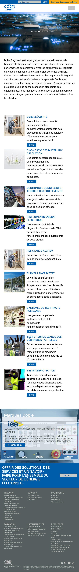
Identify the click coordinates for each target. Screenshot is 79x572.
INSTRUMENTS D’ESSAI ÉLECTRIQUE (13, 497)
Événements (55, 495)
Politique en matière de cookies (60, 545)
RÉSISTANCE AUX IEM (40, 250)
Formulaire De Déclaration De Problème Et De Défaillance (36, 534)
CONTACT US (68, 475)
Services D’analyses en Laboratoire (35, 498)
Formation (54, 497)
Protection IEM (8, 520)
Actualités (54, 531)
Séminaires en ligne (57, 502)
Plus (31, 145)
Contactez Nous (56, 539)
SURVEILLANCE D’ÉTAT (41, 273)
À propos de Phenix (17, 445)
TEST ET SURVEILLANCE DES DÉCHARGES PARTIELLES (44, 338)
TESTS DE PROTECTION (41, 370)
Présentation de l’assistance (36, 529)
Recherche (20, 2)
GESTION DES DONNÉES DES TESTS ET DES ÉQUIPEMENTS (44, 189)
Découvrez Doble (56, 527)
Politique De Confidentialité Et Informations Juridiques (60, 548)
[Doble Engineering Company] (9, 7)
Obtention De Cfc (56, 500)
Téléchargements (32, 531)
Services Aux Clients (34, 495)
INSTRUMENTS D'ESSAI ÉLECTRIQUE (41, 218)
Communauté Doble (57, 551)
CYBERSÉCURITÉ (37, 116)
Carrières (54, 533)
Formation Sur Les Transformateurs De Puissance (14, 527)
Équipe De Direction (57, 529)
